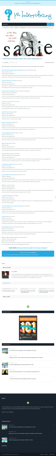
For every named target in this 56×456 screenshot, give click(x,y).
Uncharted (4, 216)
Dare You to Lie (5, 101)
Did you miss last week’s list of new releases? (32, 248)
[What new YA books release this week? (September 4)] (28, 44)
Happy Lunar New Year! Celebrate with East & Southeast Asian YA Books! (26, 357)
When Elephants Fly (6, 227)
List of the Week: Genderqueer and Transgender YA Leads (22, 350)
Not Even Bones (5, 153)
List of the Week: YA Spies (9, 291)
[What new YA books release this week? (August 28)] (46, 287)
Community (51, 454)
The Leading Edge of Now (8, 133)
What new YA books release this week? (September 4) (27, 3)
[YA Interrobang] (28, 14)
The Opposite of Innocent (8, 164)
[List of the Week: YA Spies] (10, 287)
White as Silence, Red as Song (9, 237)
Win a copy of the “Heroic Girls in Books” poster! (28, 291)
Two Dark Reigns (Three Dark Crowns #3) (12, 206)
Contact (41, 454)
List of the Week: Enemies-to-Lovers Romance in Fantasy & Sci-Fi (24, 371)
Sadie (3, 185)
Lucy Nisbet (5, 62)
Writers (46, 454)
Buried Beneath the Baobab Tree (10, 91)
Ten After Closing (6, 195)
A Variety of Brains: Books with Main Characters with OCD (22, 378)
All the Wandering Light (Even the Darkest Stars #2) (14, 70)
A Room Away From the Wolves (9, 174)
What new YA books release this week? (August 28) (46, 291)
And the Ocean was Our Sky (8, 80)
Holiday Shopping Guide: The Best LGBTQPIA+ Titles (21, 364)
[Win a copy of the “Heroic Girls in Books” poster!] (28, 287)
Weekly (52, 62)
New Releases (48, 62)
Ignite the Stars (6, 112)
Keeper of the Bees (6, 122)
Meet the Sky (5, 143)
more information (34, 254)
